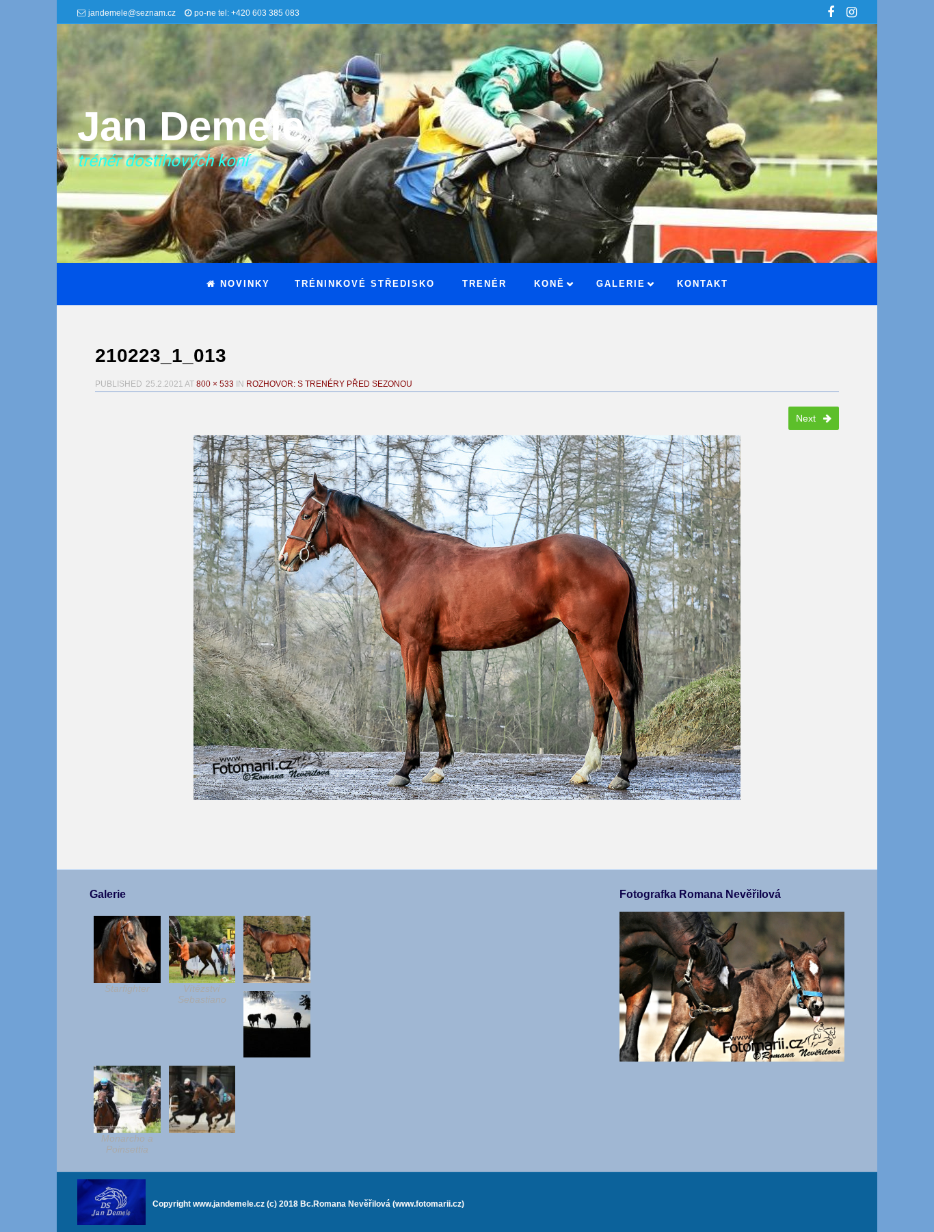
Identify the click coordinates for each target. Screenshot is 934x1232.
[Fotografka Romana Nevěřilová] (731, 1058)
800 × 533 (215, 384)
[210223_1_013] (467, 617)
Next (807, 418)
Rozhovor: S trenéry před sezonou (329, 384)
